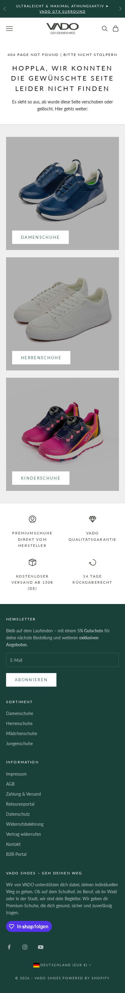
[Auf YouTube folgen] (41, 947)
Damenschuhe (40, 237)
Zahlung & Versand (23, 794)
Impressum (16, 773)
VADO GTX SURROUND (62, 11)
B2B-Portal (16, 854)
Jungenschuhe (19, 743)
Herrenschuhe (41, 357)
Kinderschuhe (41, 478)
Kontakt (13, 844)
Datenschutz (18, 814)
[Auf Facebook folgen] (9, 947)
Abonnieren (31, 679)
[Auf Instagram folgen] (25, 947)
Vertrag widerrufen (23, 834)
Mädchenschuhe (21, 733)
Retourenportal (20, 804)
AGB (10, 783)
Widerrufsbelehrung (24, 824)
